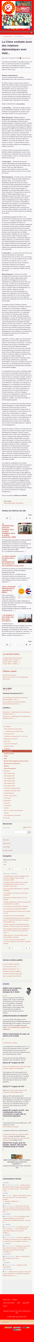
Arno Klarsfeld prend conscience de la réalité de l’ (16, 912)
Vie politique (7, 726)
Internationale (26, 58)
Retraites (7, 748)
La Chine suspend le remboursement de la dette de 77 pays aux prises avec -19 (16, 925)
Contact (14, 1299)
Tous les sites (6, 690)
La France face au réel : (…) (11, 966)
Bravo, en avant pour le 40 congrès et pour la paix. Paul (16, 1258)
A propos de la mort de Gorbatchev (13, 915)
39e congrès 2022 (9, 783)
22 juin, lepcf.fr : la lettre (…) (11, 663)
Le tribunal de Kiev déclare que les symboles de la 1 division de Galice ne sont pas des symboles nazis (16, 920)
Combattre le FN (9, 734)
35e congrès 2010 (9, 773)
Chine (6, 756)
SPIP (18, 1303)
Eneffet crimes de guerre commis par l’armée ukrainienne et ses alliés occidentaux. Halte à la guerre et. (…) (17, 1273)
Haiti (5, 758)
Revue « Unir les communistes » (13, 810)
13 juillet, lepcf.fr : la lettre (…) (12, 660)
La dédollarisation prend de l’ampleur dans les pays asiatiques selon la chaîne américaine (16, 878)
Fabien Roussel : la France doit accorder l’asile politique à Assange (15, 936)
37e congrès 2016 (9, 778)
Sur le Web (6, 847)
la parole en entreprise (10, 743)
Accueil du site (7, 36)
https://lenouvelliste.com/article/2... (14, 503)
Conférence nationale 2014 (12, 788)
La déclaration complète (10, 1043)
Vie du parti (7, 798)
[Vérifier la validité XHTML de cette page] (8, 1327)
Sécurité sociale (8, 746)
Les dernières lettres (11, 654)
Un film (5, 996)
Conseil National (9, 793)
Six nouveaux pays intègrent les (15, 909)
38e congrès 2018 (9, 781)
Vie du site (6, 818)
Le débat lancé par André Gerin (14, 731)
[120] (26, 518)
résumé (20, 1092)
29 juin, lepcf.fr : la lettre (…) (11, 661)
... (3, 681)
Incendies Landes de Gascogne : (13, 973)
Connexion (5, 1322)
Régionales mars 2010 (10, 738)
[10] (26, 869)
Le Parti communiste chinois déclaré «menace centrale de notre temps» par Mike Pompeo (17, 941)
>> (28, 27)
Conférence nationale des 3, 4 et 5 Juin (15, 736)
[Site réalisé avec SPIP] (17, 1329)
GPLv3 (5, 1306)
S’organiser (6, 771)
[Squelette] (25, 1327)
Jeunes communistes (10, 795)
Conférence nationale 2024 (12, 790)
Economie (7, 803)
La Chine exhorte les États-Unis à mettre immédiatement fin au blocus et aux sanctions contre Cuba (13, 561)
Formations (7, 805)
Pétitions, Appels (10, 671)
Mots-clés (6, 840)
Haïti (4, 864)
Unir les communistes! (9, 675)
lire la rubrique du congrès (11, 1126)
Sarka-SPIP (25, 1303)
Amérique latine (9, 753)
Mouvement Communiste (12, 763)
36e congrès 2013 (9, 776)
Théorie (6, 813)
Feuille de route (7, 850)
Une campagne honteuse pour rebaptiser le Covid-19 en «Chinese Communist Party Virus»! (16, 930)
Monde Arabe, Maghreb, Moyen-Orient (16, 761)
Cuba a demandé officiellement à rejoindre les (8, 589)
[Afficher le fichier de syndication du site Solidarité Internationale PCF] (23, 693)
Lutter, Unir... (7, 741)
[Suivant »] (30, 518)
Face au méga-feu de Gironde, (12, 976)
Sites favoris (6, 843)
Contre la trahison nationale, (11, 964)
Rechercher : (7, 24)
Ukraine (6, 766)
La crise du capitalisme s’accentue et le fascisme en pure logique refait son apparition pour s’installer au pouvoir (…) (17, 1239)
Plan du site (6, 1299)
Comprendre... (7, 800)
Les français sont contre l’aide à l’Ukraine (15, 906)
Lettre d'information (9, 1303)
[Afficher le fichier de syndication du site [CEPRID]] (10, 708)
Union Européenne (10, 768)
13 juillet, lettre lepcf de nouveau (12, 658)
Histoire (6, 808)
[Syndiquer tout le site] (17, 1327)
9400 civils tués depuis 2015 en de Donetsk (15, 898)
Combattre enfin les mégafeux (12, 971)
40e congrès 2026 (9, 785)
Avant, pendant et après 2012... (13, 729)
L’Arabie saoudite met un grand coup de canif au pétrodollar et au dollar (17, 903)
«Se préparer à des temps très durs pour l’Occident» (8, 618)
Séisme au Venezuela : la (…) (12, 969)
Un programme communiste (12, 815)
